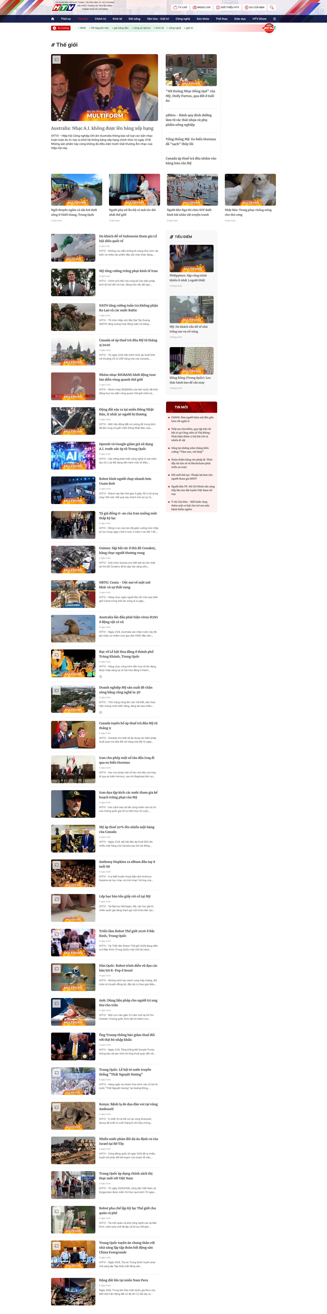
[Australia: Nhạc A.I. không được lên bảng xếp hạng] (104, 87)
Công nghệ (183, 18)
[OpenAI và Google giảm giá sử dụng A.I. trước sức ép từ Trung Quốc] (73, 455)
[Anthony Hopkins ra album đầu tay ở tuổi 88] (73, 873)
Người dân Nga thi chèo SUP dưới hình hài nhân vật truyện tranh (189, 212)
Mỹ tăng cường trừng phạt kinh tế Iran (128, 271)
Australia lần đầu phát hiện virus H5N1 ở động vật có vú (128, 619)
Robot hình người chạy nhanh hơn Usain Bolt (125, 481)
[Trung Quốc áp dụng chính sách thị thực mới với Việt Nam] (73, 1185)
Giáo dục (240, 18)
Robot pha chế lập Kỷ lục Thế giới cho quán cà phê (127, 1210)
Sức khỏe (203, 18)
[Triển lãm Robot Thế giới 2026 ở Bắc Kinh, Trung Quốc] (73, 943)
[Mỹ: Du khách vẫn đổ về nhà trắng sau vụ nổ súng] (192, 309)
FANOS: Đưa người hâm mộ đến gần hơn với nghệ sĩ (192, 419)
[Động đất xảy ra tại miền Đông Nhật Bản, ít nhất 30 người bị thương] (73, 421)
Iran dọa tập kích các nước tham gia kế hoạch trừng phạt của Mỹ (128, 795)
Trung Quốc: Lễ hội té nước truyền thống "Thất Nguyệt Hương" (125, 1072)
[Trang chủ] (52, 18)
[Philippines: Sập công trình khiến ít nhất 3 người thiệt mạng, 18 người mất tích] (192, 258)
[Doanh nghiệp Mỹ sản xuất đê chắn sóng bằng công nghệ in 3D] (73, 699)
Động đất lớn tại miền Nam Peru (123, 1280)
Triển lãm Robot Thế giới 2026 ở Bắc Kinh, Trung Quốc (127, 933)
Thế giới (82, 18)
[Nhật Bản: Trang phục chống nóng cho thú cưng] (250, 190)
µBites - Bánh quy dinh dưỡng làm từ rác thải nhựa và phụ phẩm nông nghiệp (189, 120)
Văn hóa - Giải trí (158, 18)
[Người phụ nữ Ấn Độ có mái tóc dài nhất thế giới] (134, 190)
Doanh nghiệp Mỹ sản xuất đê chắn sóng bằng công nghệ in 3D (126, 690)
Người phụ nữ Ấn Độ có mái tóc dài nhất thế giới (132, 212)
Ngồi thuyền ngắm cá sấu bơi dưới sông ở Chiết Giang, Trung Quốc (74, 212)
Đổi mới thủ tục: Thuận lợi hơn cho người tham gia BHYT (192, 476)
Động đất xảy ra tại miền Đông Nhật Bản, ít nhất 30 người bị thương (126, 412)
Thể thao (222, 18)
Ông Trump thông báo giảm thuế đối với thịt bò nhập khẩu (127, 1037)
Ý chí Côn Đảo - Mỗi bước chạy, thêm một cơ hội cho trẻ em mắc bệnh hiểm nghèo (190, 505)
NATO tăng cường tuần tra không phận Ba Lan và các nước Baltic (128, 308)
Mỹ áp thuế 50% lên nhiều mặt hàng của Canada (126, 829)
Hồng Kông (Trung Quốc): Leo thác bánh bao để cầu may (190, 380)
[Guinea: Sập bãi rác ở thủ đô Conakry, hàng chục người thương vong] (73, 560)
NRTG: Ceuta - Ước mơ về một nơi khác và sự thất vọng (124, 584)
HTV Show (259, 18)
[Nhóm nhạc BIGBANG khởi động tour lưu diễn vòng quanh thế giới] (73, 386)
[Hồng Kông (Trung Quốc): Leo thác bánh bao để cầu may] (192, 361)
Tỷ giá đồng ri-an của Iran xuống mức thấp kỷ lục (128, 515)
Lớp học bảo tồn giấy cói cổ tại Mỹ (125, 896)
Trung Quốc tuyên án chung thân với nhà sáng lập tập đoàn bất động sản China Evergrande (127, 1247)
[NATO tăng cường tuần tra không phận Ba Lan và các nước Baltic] (73, 317)
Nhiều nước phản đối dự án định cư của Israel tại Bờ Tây (128, 1141)
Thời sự (66, 18)
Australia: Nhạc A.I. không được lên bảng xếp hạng (102, 128)
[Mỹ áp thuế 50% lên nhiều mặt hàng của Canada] (73, 839)
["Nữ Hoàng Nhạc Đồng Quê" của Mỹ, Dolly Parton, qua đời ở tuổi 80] (191, 70)
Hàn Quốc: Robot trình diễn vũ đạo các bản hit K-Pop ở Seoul (128, 968)
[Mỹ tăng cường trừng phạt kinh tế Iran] (73, 282)
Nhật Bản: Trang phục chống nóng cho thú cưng (248, 212)
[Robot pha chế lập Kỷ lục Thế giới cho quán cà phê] (73, 1220)
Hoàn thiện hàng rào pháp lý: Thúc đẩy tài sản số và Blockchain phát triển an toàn (192, 463)
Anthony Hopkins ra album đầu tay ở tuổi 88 (127, 864)
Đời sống (134, 18)
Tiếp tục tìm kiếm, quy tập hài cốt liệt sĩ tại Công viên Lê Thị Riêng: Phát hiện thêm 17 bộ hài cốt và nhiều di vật (191, 434)
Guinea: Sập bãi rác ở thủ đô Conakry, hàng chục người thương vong (127, 550)
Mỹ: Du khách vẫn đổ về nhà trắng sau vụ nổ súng (189, 329)
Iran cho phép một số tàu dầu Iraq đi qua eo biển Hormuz (126, 760)
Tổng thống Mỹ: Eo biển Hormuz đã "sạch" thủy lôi (191, 141)
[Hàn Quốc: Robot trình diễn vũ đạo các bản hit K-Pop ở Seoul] (73, 977)
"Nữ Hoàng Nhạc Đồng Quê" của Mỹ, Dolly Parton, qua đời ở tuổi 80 (190, 96)
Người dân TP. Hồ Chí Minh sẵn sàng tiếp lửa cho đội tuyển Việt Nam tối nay (193, 490)
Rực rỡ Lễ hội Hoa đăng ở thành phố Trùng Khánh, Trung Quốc (126, 654)
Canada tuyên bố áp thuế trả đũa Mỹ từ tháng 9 (128, 725)
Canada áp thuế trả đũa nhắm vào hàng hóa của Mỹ (191, 160)
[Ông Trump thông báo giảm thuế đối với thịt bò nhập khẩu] (73, 1046)
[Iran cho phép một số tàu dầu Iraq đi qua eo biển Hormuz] (73, 769)
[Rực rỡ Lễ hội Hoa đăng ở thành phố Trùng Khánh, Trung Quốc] (73, 663)
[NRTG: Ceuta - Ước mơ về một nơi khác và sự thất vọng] (73, 594)
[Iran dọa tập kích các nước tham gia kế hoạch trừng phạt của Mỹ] (73, 804)
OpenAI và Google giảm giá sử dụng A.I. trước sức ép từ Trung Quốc (126, 446)
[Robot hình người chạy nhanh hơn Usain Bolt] (73, 490)
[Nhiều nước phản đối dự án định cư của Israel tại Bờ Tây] (73, 1150)
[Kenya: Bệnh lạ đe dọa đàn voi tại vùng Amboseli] (73, 1116)
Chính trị (100, 18)
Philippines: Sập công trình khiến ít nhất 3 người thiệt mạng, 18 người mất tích (188, 278)
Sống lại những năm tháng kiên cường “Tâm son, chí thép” (190, 450)
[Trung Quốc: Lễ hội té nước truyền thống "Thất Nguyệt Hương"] (73, 1081)
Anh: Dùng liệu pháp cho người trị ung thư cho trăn (128, 1002)
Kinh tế (117, 18)
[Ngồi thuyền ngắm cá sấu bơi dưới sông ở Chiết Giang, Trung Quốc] (76, 190)
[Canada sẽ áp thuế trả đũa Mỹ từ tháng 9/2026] (73, 352)
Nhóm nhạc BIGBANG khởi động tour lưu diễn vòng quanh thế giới (127, 377)
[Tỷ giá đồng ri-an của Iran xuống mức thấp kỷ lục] (73, 525)
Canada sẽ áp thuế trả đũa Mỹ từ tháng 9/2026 (128, 342)
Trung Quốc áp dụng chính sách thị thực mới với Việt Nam (126, 1176)
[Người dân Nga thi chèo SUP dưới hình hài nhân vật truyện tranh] (192, 190)
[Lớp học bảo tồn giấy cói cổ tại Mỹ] (73, 908)
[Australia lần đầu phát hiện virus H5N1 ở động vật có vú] (73, 629)
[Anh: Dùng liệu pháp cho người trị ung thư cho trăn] (73, 1012)
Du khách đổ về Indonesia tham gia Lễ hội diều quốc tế (128, 238)
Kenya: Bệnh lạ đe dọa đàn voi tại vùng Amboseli (128, 1106)
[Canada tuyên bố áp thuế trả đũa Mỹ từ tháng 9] (73, 735)
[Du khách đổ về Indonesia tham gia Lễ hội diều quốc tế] (73, 248)
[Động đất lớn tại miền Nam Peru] (73, 1292)
